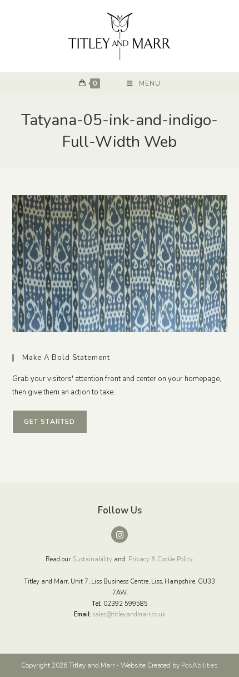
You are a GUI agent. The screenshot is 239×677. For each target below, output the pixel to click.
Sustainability (92, 559)
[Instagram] (119, 534)
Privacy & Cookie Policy (160, 559)
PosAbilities (199, 665)
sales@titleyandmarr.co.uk (129, 614)
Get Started (50, 421)
